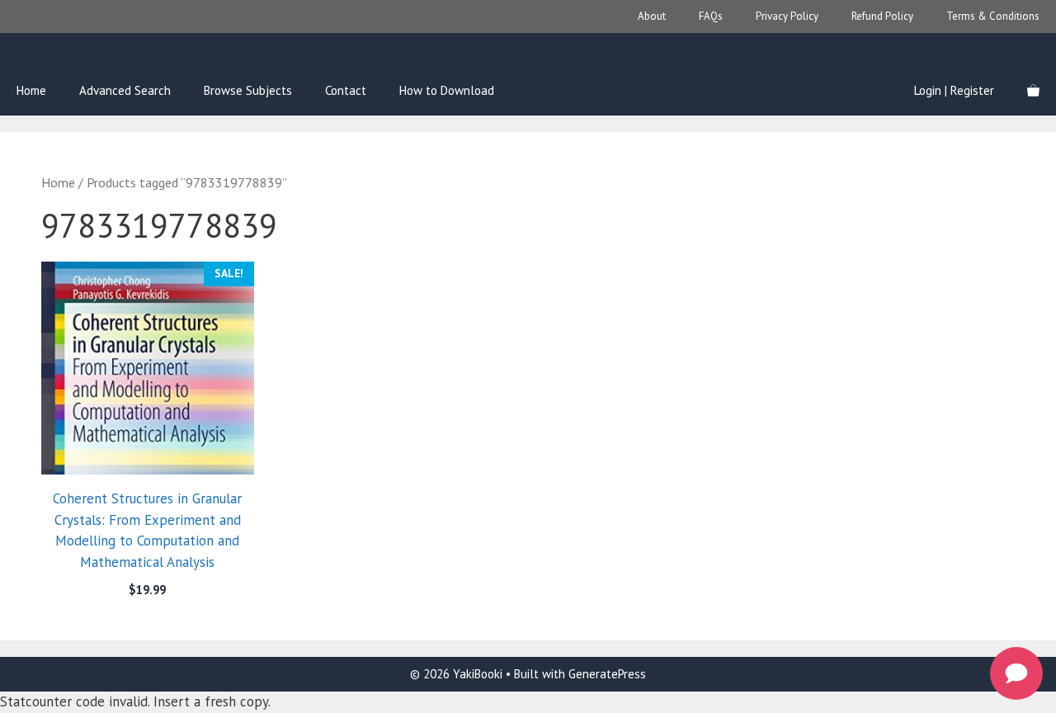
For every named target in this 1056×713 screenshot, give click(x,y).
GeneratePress (607, 674)
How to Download (446, 90)
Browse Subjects (248, 90)
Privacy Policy (787, 16)
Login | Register (954, 90)
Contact (345, 90)
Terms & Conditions (993, 16)
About (652, 16)
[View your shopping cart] (1033, 91)
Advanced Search (125, 90)
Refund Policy (882, 16)
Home (31, 90)
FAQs (711, 16)
